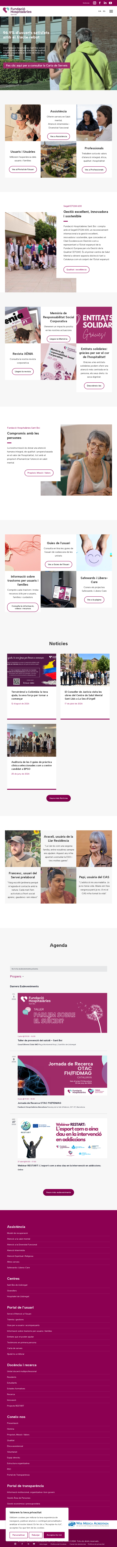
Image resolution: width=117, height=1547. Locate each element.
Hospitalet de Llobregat (18, 1296)
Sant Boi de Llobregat (17, 1285)
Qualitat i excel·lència (76, 269)
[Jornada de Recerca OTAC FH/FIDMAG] (62, 1075)
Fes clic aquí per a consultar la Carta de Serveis (36, 65)
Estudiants (12, 1383)
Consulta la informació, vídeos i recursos (23, 607)
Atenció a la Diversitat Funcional (22, 1244)
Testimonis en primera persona (21, 1342)
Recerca (11, 1394)
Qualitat (10, 1440)
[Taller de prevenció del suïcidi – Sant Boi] (62, 1013)
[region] (37, 1524)
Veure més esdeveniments (58, 1192)
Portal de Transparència (18, 1475)
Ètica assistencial (15, 1446)
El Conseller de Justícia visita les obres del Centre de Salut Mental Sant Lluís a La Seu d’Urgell (83, 695)
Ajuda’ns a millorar (15, 1354)
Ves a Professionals (94, 170)
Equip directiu (13, 1457)
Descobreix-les (94, 386)
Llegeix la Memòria (58, 339)
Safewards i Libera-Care (18, 1267)
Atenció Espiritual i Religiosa (20, 1256)
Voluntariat (12, 1452)
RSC (9, 1469)
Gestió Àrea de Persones (18, 1498)
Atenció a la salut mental (18, 1239)
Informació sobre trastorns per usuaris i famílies (29, 1331)
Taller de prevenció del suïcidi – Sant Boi (40, 1040)
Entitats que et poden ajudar (20, 1337)
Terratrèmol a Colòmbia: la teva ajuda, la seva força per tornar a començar (29, 695)
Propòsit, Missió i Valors (39, 473)
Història (10, 1429)
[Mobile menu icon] (111, 11)
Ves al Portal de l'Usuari (23, 169)
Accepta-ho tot (54, 1535)
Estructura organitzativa (18, 1463)
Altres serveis (13, 1262)
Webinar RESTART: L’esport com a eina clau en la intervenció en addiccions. (59, 1165)
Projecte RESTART (15, 1406)
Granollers (12, 1291)
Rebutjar (36, 1535)
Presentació (12, 1423)
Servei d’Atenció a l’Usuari (19, 1314)
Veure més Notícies (58, 798)
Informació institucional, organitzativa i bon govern (31, 1492)
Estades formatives (16, 1388)
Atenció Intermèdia (16, 1250)
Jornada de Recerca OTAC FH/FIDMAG (39, 1103)
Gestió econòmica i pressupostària (23, 1504)
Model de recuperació (17, 1233)
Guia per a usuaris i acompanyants (23, 1325)
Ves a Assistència (58, 136)
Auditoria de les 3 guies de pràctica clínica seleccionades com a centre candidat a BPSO (31, 765)
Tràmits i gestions (15, 1319)
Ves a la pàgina (94, 600)
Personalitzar (19, 1535)
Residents (11, 1377)
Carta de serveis (14, 1348)
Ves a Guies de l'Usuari (58, 564)
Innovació (11, 1400)
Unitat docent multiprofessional (22, 1371)
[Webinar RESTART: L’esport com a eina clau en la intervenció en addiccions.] (62, 1138)
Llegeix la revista (23, 371)
